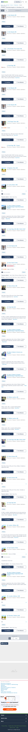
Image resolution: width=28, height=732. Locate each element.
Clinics (2, 690)
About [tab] (2, 715)
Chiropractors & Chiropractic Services (9, 692)
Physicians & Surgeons (6, 683)
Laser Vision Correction (6, 691)
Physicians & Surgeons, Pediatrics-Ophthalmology (17, 16)
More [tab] (2, 721)
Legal (17, 727)
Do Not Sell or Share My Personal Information (17, 725)
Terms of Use (12, 727)
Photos (3, 21)
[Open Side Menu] (26, 2)
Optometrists (3, 686)
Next (16, 638)
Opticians (3, 685)
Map (6, 10)
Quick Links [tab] (4, 718)
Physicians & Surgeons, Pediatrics (8, 687)
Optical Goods (4, 689)
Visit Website (21, 26)
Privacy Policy (4, 725)
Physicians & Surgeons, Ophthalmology (9, 684)
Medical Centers (4, 688)
